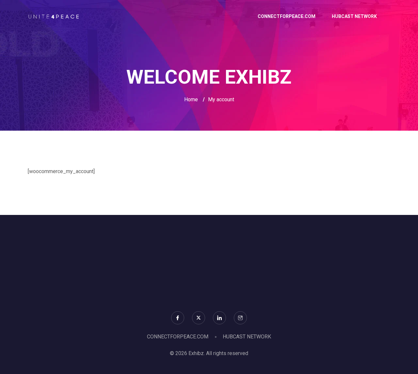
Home (191, 99)
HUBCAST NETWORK (354, 16)
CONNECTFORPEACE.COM (286, 16)
